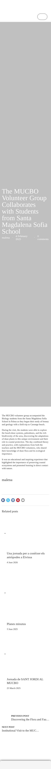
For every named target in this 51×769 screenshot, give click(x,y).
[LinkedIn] (13, 500)
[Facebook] (3, 500)
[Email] (23, 500)
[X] (8, 500)
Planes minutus (16, 624)
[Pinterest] (18, 500)
